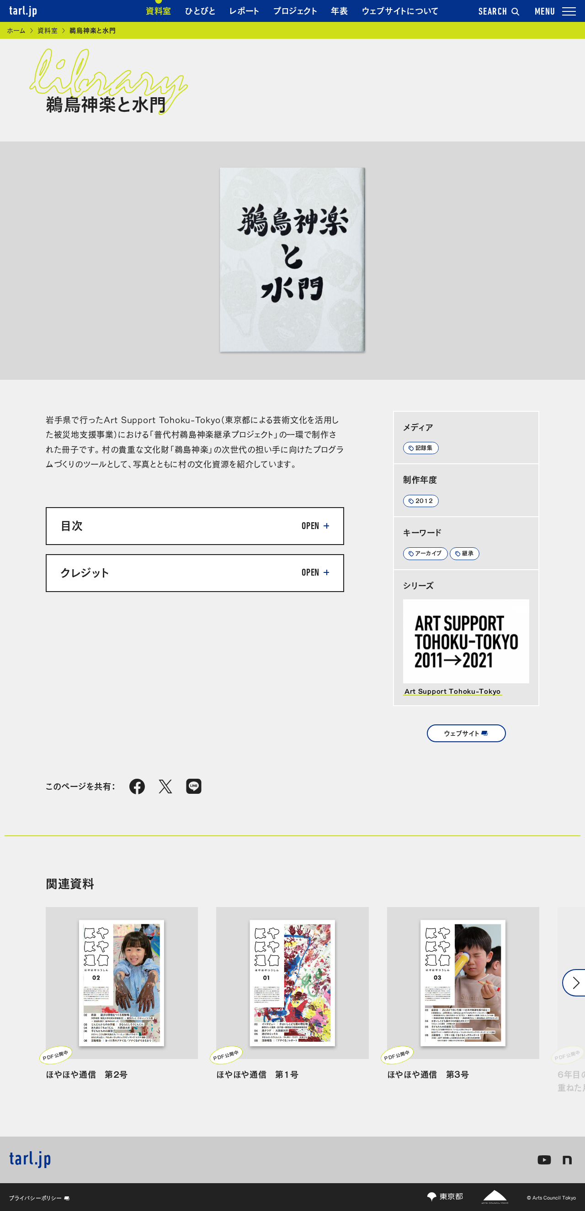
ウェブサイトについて (400, 10)
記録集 (424, 447)
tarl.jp (23, 11)
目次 (71, 524)
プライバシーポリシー (35, 1198)
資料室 (158, 10)
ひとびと (200, 10)
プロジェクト (295, 10)
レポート (244, 10)
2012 (424, 500)
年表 (339, 10)
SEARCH (493, 12)
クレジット (84, 571)
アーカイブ (428, 553)
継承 (467, 553)
